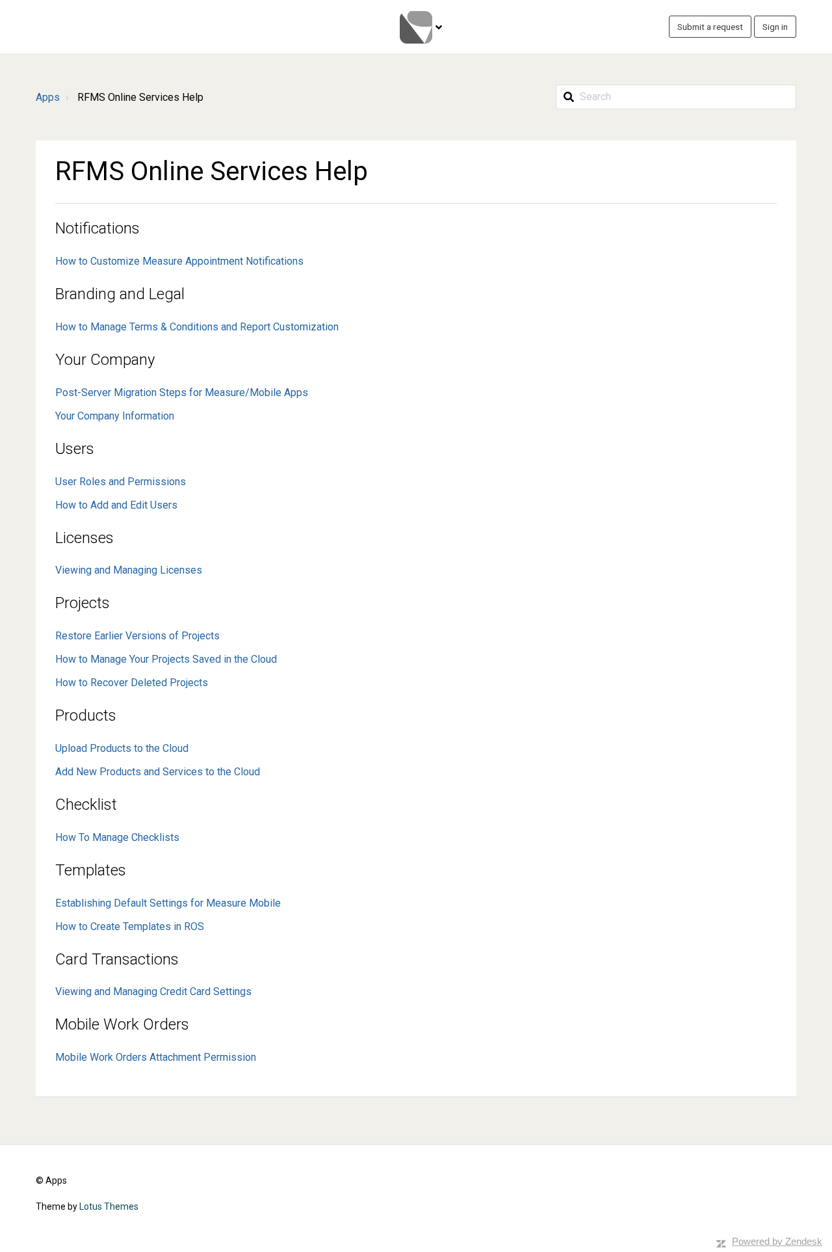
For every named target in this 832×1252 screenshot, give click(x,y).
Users (74, 449)
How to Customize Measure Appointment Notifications (179, 261)
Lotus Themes (108, 1206)
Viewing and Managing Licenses (128, 570)
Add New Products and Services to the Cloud (157, 772)
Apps (48, 97)
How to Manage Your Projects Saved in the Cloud (166, 659)
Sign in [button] (775, 26)
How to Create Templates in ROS (129, 926)
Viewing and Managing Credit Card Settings (153, 991)
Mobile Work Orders (122, 1024)
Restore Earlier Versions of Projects (137, 636)
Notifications (97, 228)
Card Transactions (117, 959)
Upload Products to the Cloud (121, 748)
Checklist (86, 804)
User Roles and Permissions (120, 481)
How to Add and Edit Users (116, 505)
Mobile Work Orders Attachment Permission (155, 1057)
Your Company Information (114, 416)
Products (85, 715)
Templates (90, 870)
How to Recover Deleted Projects (131, 682)
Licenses (84, 538)
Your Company (105, 360)
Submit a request (710, 26)
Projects (82, 603)
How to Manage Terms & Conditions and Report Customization (197, 327)
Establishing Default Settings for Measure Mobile (168, 903)
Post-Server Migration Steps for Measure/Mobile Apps (181, 392)
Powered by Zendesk (777, 1241)
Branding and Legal (120, 294)
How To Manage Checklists (117, 837)
